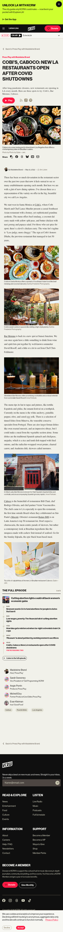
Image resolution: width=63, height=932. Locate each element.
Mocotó (14, 516)
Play (10, 100)
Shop (35, 848)
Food (4, 810)
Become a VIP (39, 840)
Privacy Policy (51, 920)
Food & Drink (22, 710)
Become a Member (41, 835)
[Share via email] (37, 157)
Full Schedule (39, 814)
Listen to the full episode (16, 658)
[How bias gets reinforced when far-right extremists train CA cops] (3, 626)
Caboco (7, 501)
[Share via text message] (32, 157)
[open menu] (4, 28)
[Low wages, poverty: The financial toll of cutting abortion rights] (3, 616)
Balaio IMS (43, 516)
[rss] (21, 101)
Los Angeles (37, 710)
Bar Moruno (10, 336)
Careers (6, 840)
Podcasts (37, 810)
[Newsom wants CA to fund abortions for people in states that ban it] (3, 607)
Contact (6, 853)
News (5, 801)
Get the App (10, 19)
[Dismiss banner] (59, 4)
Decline (7, 928)
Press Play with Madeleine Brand (16, 57)
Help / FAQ (7, 844)
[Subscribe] (57, 783)
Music (35, 806)
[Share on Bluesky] (27, 157)
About (5, 835)
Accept (21, 928)
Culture (8, 710)
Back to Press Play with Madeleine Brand (23, 49)
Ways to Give (39, 844)
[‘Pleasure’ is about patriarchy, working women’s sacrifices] (3, 636)
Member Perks (39, 853)
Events (5, 819)
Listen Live (14, 28)
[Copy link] (11, 157)
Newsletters (8, 848)
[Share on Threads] (22, 157)
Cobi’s (38, 204)
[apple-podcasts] (26, 101)
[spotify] (30, 101)
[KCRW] (7, 767)
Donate (54, 28)
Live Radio (37, 801)
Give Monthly (27, 885)
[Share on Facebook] (16, 157)
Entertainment (9, 806)
